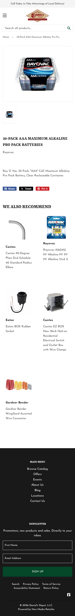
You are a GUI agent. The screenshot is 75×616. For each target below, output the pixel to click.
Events (37, 479)
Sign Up (37, 571)
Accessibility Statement (27, 588)
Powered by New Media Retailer (36, 609)
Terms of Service (51, 584)
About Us (37, 485)
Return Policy (51, 588)
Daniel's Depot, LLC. (41, 605)
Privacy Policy (31, 584)
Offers (37, 474)
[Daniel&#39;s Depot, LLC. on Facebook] (68, 595)
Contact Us (37, 501)
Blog (38, 490)
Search (15, 584)
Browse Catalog (37, 469)
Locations (37, 495)
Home (6, 37)
